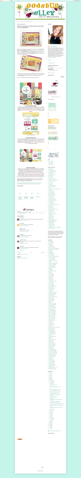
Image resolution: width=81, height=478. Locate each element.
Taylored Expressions (38, 50)
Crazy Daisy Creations (52, 178)
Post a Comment (20, 250)
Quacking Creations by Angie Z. (53, 209)
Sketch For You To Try (52, 339)
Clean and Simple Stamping (53, 256)
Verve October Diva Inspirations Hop (55, 401)
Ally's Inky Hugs (51, 173)
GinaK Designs (51, 278)
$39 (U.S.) (26, 173)
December (51, 380)
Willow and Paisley (51, 228)
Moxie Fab (50, 301)
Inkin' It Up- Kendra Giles (52, 186)
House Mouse (51, 284)
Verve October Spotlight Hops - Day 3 (55, 389)
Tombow (50, 357)
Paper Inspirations (51, 314)
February (51, 418)
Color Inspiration (51, 258)
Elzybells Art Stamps (52, 270)
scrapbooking (51, 331)
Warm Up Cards (51, 365)
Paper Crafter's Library (52, 313)
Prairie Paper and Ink (52, 208)
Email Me (49, 60)
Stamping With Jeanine (52, 221)
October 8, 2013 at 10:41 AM (24, 220)
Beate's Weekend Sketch (52, 249)
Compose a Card (51, 259)
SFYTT (50, 335)
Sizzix (50, 338)
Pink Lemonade (51, 203)
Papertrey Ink (51, 320)
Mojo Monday (51, 300)
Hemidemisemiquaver (52, 185)
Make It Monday (51, 294)
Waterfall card (51, 366)
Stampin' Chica (51, 218)
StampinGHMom (51, 222)
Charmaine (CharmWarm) (53, 46)
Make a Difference (51, 192)
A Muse (50, 243)
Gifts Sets (50, 276)
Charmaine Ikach (33, 182)
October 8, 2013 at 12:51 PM (24, 243)
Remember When (40, 52)
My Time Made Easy (52, 304)
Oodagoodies (51, 309)
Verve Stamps (51, 164)
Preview (49, 70)
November (51, 381)
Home (17, 21)
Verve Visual (51, 362)
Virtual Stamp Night (52, 364)
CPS (49, 261)
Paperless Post (51, 319)
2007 (50, 428)
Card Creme (50, 177)
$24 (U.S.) (23, 110)
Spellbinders (51, 340)
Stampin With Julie (51, 217)
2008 (50, 426)
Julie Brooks (50, 190)
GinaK (50, 277)
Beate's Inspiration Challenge (53, 248)
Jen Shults (37, 182)
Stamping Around (51, 345)
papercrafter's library (52, 318)
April (50, 416)
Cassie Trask (28, 182)
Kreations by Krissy (51, 191)
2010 (50, 424)
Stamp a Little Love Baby (52, 213)
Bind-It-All (50, 251)
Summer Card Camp (52, 349)
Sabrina (21, 223)
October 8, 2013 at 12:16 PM (24, 231)
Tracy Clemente (37, 183)
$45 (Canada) (31, 173)
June (50, 413)
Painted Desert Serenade (52, 199)
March (51, 417)
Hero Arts (50, 282)
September (51, 409)
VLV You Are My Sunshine (53, 396)
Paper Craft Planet (51, 312)
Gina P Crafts (51, 183)
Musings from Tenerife (52, 194)
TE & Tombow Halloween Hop (54, 393)
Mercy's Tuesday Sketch (52, 296)
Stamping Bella (51, 346)
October (51, 383)
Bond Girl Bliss (51, 175)
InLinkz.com (18, 201)
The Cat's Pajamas (51, 355)
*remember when (37, 196)
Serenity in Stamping (52, 211)
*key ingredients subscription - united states (26, 197)
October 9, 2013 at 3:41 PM (24, 248)
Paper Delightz (51, 201)
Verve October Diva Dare (53, 384)
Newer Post (19, 252)
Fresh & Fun (50, 182)
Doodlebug (50, 269)
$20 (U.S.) (33, 142)
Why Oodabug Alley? (28, 21)
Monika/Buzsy (22, 239)
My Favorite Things (51, 303)
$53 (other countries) (37, 173)
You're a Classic (52, 385)
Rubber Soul (51, 329)
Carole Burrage (23, 182)
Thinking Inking (51, 226)
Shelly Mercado (21, 183)
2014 (50, 378)
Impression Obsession (52, 286)
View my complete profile (51, 57)
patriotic (50, 321)
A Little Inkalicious (51, 169)
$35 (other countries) (34, 110)
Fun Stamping (51, 275)
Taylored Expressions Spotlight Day (55, 402)
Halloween (50, 279)
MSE (49, 302)
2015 (50, 376)
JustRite (50, 291)
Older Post (42, 252)
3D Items (50, 241)
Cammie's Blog (51, 176)
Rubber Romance (51, 328)
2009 (50, 425)
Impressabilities (51, 285)
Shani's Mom (51, 212)
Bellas (50, 250)
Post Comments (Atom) (24, 254)
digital (50, 268)
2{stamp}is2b (51, 168)
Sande (21, 234)
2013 (50, 379)
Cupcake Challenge (52, 264)
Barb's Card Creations (52, 174)
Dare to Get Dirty (51, 266)
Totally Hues (50, 358)
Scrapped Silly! (51, 210)
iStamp (50, 187)
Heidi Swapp (51, 184)
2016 (50, 375)
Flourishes (50, 273)
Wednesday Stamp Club (52, 367)
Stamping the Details (52, 219)
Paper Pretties (51, 162)
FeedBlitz (56, 70)
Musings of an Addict (52, 195)
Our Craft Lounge (51, 310)
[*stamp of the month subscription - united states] (20, 193)
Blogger (42, 470)
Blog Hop (50, 252)
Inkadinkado (50, 287)
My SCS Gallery (51, 161)
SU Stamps (50, 348)
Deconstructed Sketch (52, 267)
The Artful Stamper (51, 354)
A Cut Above (50, 242)
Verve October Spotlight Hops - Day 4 (55, 386)
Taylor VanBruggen (32, 183)
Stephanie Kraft (26, 183)
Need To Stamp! (51, 196)
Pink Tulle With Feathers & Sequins (54, 204)
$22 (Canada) (37, 142)
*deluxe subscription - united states (32, 197)
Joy (50, 388)
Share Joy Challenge (52, 336)
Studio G (50, 347)
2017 (50, 374)
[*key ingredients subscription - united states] (26, 193)
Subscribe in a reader (51, 72)
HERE (43, 176)
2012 (50, 421)
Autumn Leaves (51, 247)
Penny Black (51, 322)
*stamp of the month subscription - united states (20, 198)
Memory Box (51, 295)
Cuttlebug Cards (51, 265)
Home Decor (51, 283)
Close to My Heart (51, 257)
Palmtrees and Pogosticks (53, 200)
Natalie (21, 246)
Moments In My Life (52, 193)
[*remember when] (38, 193)
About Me (21, 21)
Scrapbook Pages (51, 330)
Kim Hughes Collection (52, 292)
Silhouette (50, 337)
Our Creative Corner (52, 311)
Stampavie (50, 341)
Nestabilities (50, 305)
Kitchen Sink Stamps (52, 293)
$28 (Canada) (27, 110)
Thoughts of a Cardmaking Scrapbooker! (55, 227)
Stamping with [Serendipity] (53, 220)
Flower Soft (50, 274)
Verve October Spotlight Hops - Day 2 (55, 390)
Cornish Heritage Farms (52, 260)
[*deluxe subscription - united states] (32, 193)
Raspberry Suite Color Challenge (54, 327)
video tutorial (51, 363)
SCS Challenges (51, 332)
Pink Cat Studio (51, 163)
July (50, 412)
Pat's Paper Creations (52, 202)
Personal (50, 323)
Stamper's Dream (51, 344)
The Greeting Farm (51, 356)
